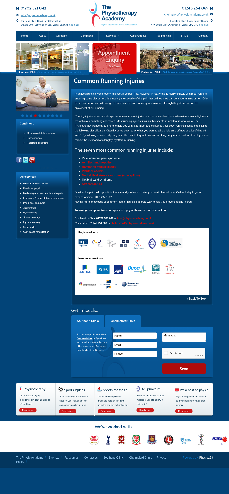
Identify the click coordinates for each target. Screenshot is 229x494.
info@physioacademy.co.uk (38, 15)
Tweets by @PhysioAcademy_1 (36, 167)
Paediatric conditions (37, 142)
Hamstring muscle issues (99, 166)
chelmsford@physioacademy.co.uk (186, 14)
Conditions (87, 35)
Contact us (91, 457)
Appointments (138, 35)
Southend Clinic (88, 320)
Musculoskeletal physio (35, 183)
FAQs (184, 35)
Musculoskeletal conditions (41, 133)
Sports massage (31, 217)
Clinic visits (29, 227)
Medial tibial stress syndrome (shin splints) (111, 175)
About (42, 35)
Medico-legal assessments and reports (43, 193)
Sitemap (54, 457)
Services (111, 35)
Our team (61, 35)
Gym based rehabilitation (36, 232)
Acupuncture (29, 207)
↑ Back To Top (196, 298)
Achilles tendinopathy (97, 162)
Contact (203, 35)
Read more (27, 410)
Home (24, 35)
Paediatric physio (32, 188)
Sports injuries (34, 138)
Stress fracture (92, 183)
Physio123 (206, 457)
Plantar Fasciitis (93, 171)
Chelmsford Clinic (123, 320)
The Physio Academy (29, 457)
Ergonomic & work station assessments (44, 198)
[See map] (74, 25)
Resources (72, 457)
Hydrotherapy (30, 212)
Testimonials (163, 35)
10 (61, 115)
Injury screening (31, 222)
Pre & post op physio (34, 203)
